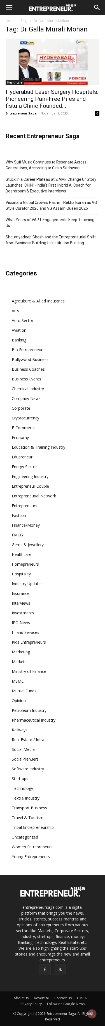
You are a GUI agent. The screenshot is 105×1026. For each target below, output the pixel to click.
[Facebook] (45, 969)
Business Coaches (28, 369)
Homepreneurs (25, 564)
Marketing (21, 651)
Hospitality (21, 573)
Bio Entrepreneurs (28, 349)
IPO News (21, 622)
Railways (19, 729)
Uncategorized (25, 837)
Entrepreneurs (24, 505)
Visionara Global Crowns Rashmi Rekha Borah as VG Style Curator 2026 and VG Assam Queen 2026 (51, 205)
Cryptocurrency (25, 418)
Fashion (19, 515)
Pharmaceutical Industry (33, 720)
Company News (26, 398)
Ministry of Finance (29, 671)
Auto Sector (22, 320)
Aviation (19, 330)
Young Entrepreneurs (31, 856)
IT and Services (25, 632)
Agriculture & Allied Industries (38, 301)
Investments (23, 612)
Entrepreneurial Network (34, 496)
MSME (18, 681)
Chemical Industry (28, 388)
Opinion (19, 700)
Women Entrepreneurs (32, 846)
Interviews (21, 603)
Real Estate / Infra (28, 739)
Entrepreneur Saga (21, 113)
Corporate (21, 408)
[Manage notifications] (91, 1013)
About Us (21, 998)
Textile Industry (25, 798)
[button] (9, 7)
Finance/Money (26, 525)
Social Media (23, 749)
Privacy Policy (31, 1003)
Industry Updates (27, 583)
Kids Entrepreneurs (29, 642)
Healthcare (14, 82)
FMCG (17, 535)
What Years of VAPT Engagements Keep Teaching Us (50, 223)
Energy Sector (24, 466)
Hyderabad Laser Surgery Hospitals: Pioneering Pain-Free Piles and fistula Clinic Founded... (52, 99)
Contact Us (63, 998)
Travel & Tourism (27, 817)
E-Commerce (24, 427)
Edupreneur (22, 457)
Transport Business (29, 807)
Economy (20, 437)
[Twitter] (60, 969)
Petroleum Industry (29, 710)
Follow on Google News (66, 1003)
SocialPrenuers (25, 759)
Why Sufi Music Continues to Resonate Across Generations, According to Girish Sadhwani (46, 165)
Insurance (20, 593)
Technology (22, 788)
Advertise (41, 998)
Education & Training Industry (38, 447)
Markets (19, 661)
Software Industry (28, 768)
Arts (15, 310)
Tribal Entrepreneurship (33, 827)
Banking (19, 340)
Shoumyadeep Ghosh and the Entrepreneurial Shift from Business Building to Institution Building (51, 240)
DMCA (82, 998)
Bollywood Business (30, 359)
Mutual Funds (24, 690)
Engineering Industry (30, 476)
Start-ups (20, 778)
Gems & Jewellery (28, 544)
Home (10, 20)
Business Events (26, 379)
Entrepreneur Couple (30, 486)
